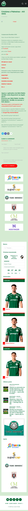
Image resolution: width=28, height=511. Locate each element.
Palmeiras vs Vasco (14, 256)
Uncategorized (14, 384)
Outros (3, 67)
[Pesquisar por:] (14, 248)
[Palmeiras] (6, 257)
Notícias (12, 397)
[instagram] (10, 499)
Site (7, 54)
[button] (26, 3)
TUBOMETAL (5, 78)
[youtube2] (7, 499)
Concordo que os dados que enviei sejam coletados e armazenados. (13, 160)
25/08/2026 (12, 385)
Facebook (5, 48)
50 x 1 (3, 87)
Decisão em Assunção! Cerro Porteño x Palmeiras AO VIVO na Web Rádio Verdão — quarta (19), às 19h (17, 412)
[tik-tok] (14, 499)
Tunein (9, 51)
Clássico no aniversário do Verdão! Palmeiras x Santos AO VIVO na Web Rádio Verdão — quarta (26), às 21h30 (17, 390)
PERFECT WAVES (6, 84)
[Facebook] (5, 133)
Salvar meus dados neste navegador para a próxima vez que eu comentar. (13, 148)
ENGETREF (4, 75)
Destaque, (12, 396)
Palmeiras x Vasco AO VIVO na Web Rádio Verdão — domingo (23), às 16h (16, 402)
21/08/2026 (19, 397)
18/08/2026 (19, 408)
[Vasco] (22, 257)
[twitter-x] (20, 499)
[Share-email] (8, 133)
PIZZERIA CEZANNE (7, 81)
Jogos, (18, 396)
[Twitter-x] (2, 133)
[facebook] (17, 499)
